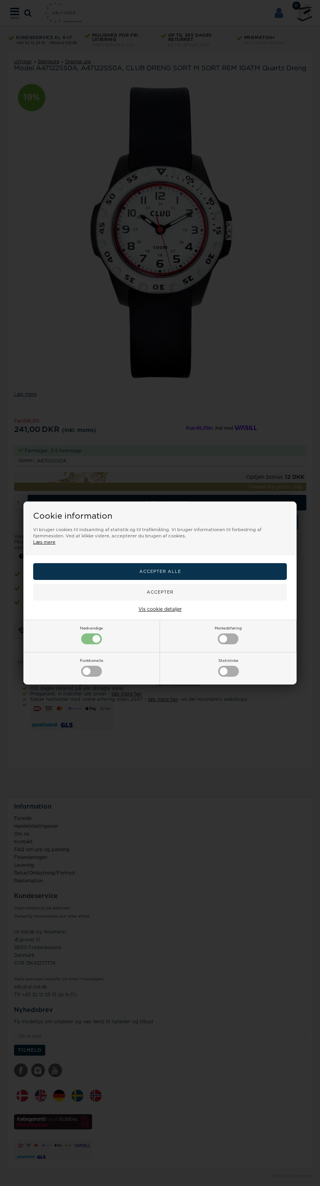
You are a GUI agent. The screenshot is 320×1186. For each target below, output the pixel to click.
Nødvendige (91, 628)
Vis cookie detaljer (160, 609)
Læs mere (44, 542)
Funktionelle (91, 661)
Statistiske (228, 661)
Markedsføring (228, 628)
